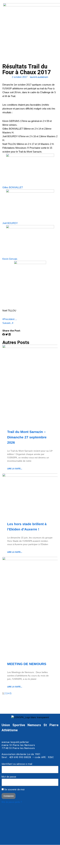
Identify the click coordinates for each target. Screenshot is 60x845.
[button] (3, 334)
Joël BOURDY (10, 223)
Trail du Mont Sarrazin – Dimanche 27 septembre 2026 (27, 437)
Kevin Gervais (9, 258)
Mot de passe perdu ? (12, 802)
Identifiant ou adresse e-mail (17, 764)
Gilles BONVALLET (12, 187)
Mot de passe (9, 776)
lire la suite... (14, 469)
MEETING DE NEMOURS (26, 664)
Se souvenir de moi (14, 789)
